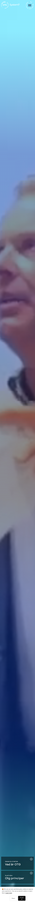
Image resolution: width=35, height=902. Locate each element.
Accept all (22, 898)
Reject (13, 898)
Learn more (8, 893)
